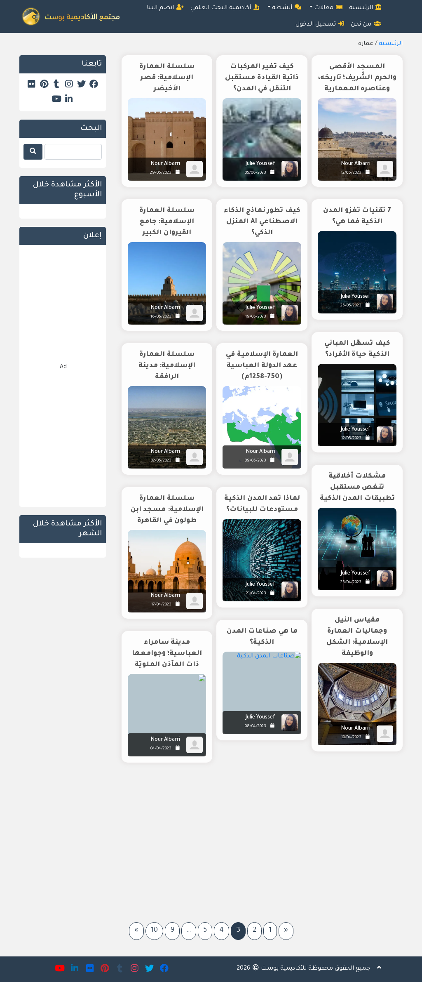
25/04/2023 (350, 582)
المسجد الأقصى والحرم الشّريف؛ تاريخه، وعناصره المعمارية (357, 78)
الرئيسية (362, 8)
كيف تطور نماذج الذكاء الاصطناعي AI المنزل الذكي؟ (262, 222)
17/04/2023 (161, 605)
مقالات (324, 8)
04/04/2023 (160, 749)
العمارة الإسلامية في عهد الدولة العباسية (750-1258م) (262, 366)
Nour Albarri (355, 164)
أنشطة (283, 8)
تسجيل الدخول (316, 24)
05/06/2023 (255, 173)
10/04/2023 (351, 737)
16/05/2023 (160, 317)
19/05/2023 (255, 317)
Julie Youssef (260, 164)
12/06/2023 (351, 173)
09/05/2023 (255, 461)
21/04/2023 (256, 593)
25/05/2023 (350, 306)
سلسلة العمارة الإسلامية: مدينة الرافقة (167, 366)
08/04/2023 (255, 726)
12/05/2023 (351, 438)
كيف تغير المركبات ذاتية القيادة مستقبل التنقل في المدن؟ (262, 78)
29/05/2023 (160, 173)
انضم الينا (161, 8)
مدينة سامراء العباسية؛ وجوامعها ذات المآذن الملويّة (167, 654)
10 (154, 931)
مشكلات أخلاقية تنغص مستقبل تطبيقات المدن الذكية (357, 487)
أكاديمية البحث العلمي (221, 8)
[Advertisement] (260, 839)
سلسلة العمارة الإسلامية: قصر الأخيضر (167, 78)
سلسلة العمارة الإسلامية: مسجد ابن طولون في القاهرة (167, 510)
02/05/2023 (161, 461)
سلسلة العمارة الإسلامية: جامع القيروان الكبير (167, 222)
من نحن (362, 24)
